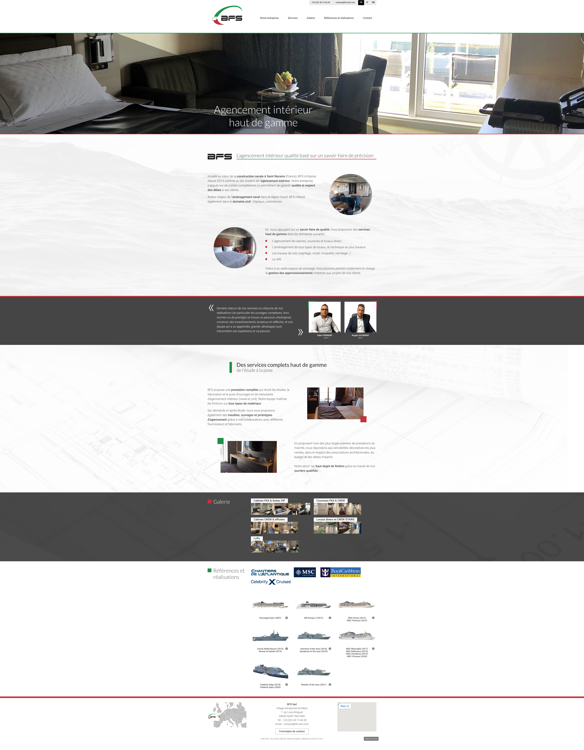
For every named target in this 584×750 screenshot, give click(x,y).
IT (367, 2)
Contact (367, 18)
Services (293, 18)
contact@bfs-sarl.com (345, 2)
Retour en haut (371, 739)
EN (373, 2)
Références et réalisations (339, 18)
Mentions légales (294, 739)
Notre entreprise (269, 18)
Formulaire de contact (292, 731)
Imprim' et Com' (317, 739)
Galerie (311, 18)
